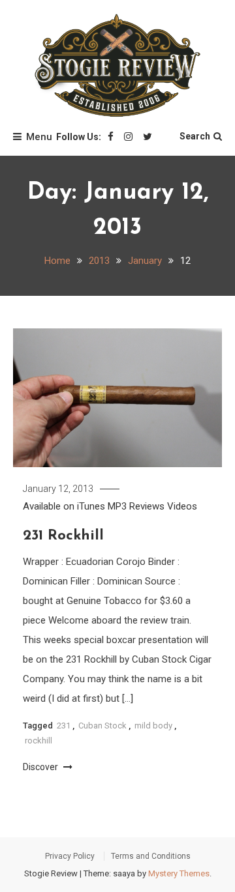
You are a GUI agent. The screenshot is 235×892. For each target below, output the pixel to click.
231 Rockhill (63, 535)
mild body (153, 725)
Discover (41, 767)
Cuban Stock (102, 725)
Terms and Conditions (151, 856)
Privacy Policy (70, 856)
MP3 (117, 506)
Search (195, 136)
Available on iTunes (64, 506)
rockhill (38, 740)
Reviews (146, 506)
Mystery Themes (179, 873)
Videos (182, 506)
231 (63, 725)
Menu (39, 137)
